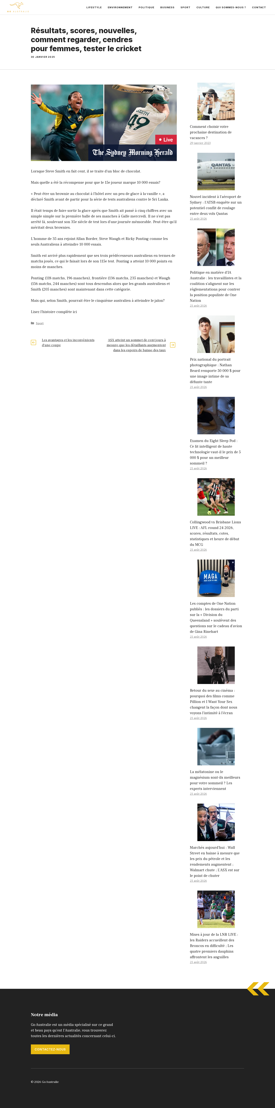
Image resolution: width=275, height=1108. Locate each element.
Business (167, 7)
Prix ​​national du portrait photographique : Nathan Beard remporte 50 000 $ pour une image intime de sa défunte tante (215, 370)
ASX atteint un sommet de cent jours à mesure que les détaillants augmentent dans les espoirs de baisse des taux (136, 345)
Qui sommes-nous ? (231, 7)
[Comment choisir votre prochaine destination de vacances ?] (216, 117)
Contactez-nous (50, 1049)
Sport (185, 7)
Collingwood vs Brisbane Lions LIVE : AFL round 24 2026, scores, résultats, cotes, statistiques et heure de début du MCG (215, 533)
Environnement (120, 7)
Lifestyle (94, 7)
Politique (146, 7)
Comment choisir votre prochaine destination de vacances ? (211, 132)
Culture (203, 7)
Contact (259, 7)
